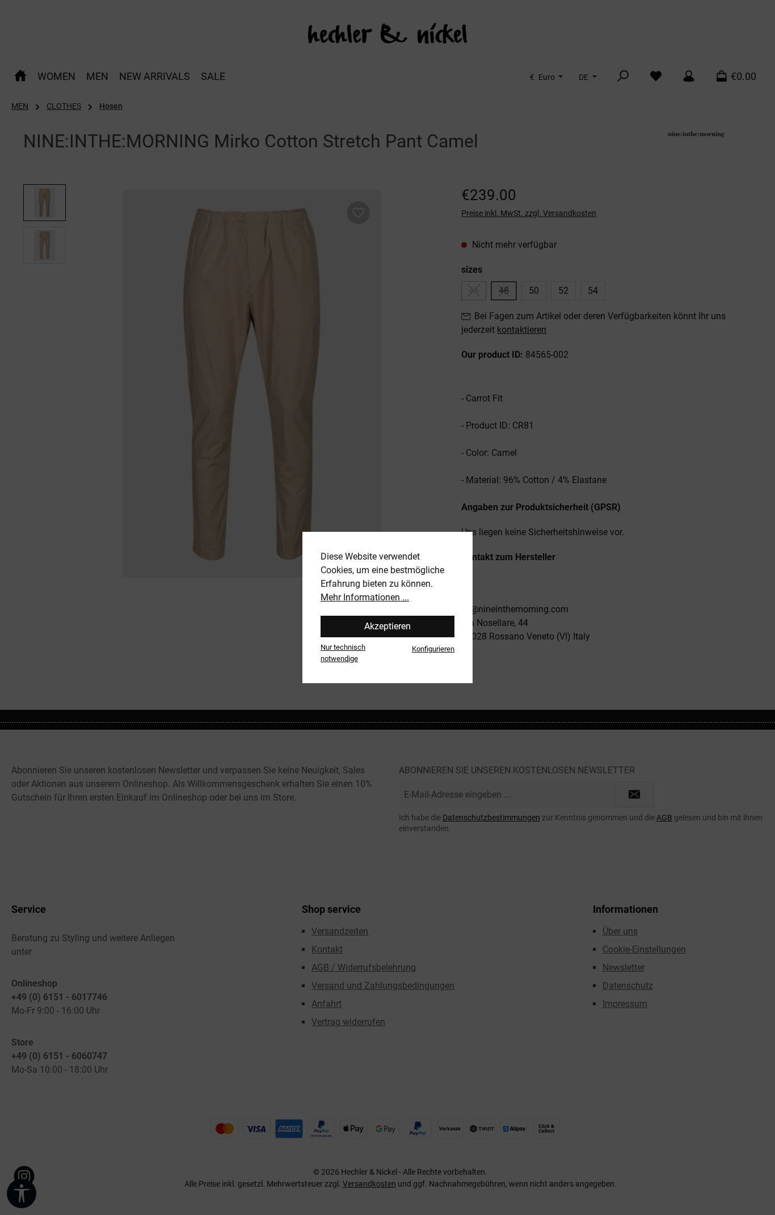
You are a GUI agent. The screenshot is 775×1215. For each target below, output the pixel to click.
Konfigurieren (433, 649)
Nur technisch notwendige (343, 652)
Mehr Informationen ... (365, 597)
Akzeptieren (387, 626)
